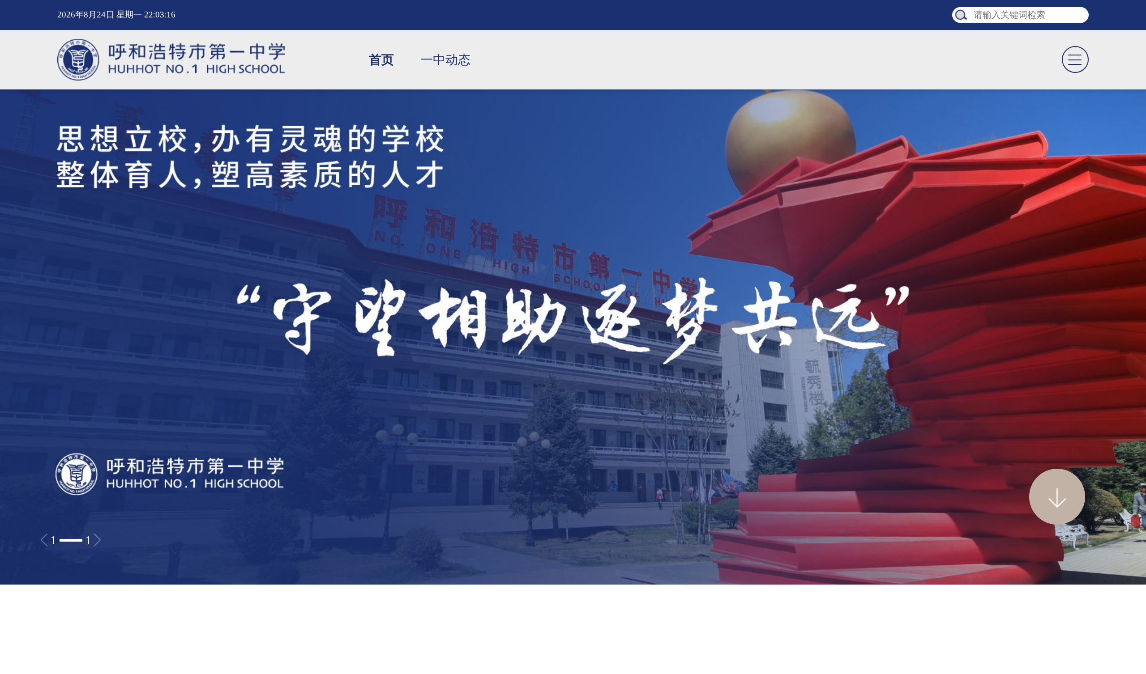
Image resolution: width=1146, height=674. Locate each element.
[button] (71, 540)
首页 (381, 60)
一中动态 (445, 60)
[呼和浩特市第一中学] (171, 60)
